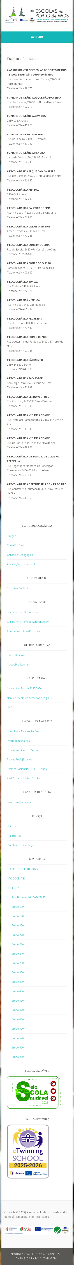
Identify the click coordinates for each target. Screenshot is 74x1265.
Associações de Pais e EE (21, 564)
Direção (11, 536)
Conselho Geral (16, 545)
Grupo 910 (17, 1057)
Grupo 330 (17, 981)
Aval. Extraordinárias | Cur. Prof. (24, 778)
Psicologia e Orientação (21, 845)
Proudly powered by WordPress (35, 1254)
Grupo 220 (17, 935)
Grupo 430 (17, 1019)
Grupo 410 (17, 1000)
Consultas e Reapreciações (23, 731)
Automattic (48, 1258)
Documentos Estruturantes (22, 612)
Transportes (14, 835)
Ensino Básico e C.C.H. (19, 655)
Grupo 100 (17, 906)
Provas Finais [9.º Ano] (19, 759)
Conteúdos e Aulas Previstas (23, 631)
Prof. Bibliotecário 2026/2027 (28, 897)
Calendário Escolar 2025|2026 (24, 688)
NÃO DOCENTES (16, 878)
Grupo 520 (17, 1038)
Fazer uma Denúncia (19, 802)
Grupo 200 (17, 925)
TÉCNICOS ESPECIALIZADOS (23, 869)
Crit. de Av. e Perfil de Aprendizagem (28, 621)
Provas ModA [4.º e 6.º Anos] (22, 750)
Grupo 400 (17, 991)
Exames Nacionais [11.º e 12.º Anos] (27, 769)
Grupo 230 (17, 944)
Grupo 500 (17, 1028)
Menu (39, 36)
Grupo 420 (17, 1010)
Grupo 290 (17, 963)
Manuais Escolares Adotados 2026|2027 (29, 698)
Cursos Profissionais (18, 664)
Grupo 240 (17, 953)
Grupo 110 (17, 916)
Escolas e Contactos (19, 588)
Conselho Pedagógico (20, 555)
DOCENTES (13, 888)
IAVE (9, 707)
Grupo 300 (17, 972)
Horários (12, 826)
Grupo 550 (17, 1047)
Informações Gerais (18, 740)
